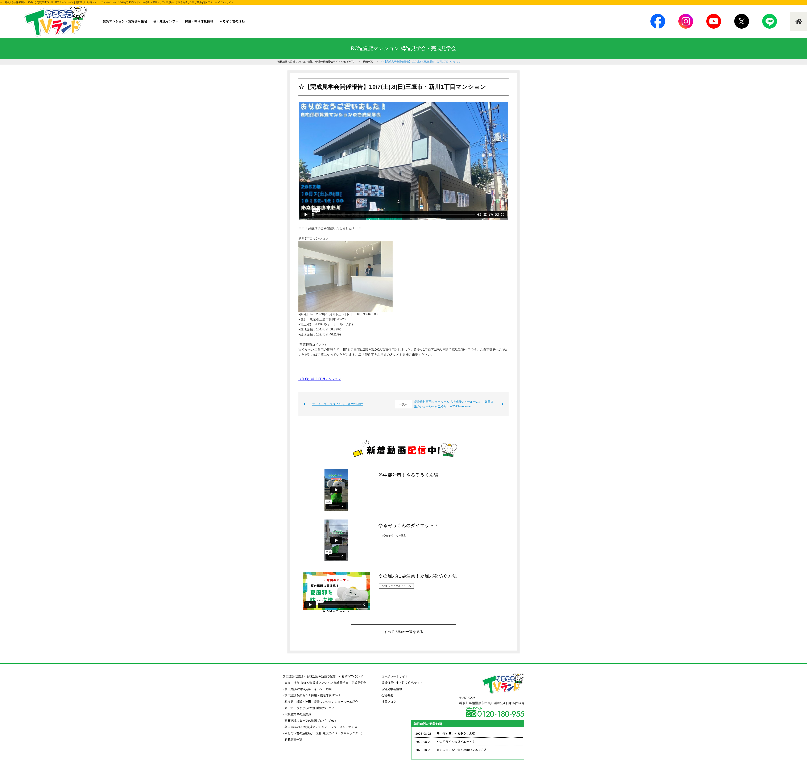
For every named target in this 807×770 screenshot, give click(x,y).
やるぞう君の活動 (232, 21)
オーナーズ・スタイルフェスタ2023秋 (337, 404)
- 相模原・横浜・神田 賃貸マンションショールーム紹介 (320, 701)
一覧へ (403, 404)
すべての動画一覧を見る (403, 632)
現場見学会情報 (391, 689)
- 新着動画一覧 (292, 739)
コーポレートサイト (394, 676)
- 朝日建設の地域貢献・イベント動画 (307, 689)
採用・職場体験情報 (199, 21)
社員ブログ (388, 701)
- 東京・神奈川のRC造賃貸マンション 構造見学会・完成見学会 (324, 682)
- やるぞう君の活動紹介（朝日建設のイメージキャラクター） (323, 733)
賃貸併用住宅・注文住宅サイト (402, 682)
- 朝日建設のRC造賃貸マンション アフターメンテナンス (320, 727)
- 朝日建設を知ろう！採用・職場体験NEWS (311, 695)
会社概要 (387, 695)
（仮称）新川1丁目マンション (319, 379)
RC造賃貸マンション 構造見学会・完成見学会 (403, 48)
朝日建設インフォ (166, 21)
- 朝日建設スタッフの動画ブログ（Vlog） (310, 720)
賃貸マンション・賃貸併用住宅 (125, 21)
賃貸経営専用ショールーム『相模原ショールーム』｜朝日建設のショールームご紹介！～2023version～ (453, 404)
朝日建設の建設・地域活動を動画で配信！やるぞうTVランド (323, 676)
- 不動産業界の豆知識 (297, 714)
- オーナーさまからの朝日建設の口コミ (309, 708)
